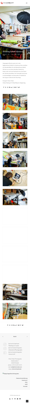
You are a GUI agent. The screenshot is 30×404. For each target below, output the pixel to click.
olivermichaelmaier (16, 369)
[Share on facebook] (4, 87)
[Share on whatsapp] (13, 87)
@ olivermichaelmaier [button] (14, 343)
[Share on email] (19, 87)
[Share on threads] (7, 87)
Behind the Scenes (16, 54)
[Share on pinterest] (9, 87)
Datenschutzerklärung (21, 378)
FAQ (26, 382)
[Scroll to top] (27, 401)
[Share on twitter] (5, 87)
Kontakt (25, 386)
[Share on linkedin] (11, 87)
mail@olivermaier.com (16, 367)
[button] (26, 3)
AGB (26, 384)
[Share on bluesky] (15, 87)
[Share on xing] (17, 87)
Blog (15, 336)
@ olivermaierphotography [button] (15, 347)
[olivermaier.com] (7, 3)
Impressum (24, 380)
